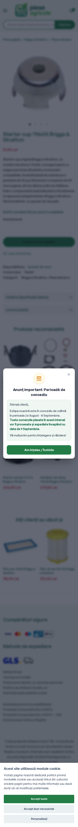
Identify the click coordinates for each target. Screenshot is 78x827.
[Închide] (68, 374)
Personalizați (39, 818)
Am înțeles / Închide (39, 450)
